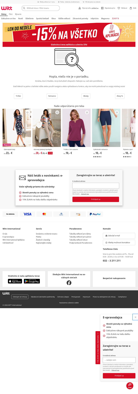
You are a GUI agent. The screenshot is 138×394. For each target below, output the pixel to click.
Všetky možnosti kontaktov (119, 242)
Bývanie (18, 14)
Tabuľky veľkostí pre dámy (80, 234)
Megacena (105, 18)
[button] (133, 128)
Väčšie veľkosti (64, 18)
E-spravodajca (8, 237)
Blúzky (86, 96)
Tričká (18, 96)
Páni (11, 14)
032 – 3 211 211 (112, 260)
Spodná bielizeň (42, 18)
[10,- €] (106, 128)
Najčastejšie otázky (43, 243)
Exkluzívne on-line (8, 18)
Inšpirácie (95, 18)
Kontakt (107, 228)
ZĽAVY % (115, 18)
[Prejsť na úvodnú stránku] (6, 8)
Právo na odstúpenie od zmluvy (104, 297)
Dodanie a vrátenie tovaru (46, 234)
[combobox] (45, 8)
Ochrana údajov (63, 297)
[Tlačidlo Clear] (57, 8)
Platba (38, 237)
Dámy (3, 14)
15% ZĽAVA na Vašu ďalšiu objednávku (98, 349)
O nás (5, 234)
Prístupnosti (75, 297)
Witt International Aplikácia (13, 240)
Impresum (86, 297)
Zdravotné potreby (80, 18)
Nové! (20, 18)
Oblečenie (29, 18)
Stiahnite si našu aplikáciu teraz (24, 276)
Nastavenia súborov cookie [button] (69, 303)
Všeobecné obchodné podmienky (43, 297)
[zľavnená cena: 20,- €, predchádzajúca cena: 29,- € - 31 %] (46, 128)
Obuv (53, 18)
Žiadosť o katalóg (43, 240)
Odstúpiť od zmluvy (20, 297)
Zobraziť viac (115, 370)
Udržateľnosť (8, 243)
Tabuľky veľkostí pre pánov (80, 237)
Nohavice (52, 96)
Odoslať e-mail (116, 236)
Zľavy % (120, 96)
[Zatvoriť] (135, 317)
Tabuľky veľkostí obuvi (78, 240)
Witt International (11, 228)
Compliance (122, 297)
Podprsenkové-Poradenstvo (80, 243)
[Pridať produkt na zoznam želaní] (27, 112)
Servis (39, 228)
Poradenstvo (75, 228)
